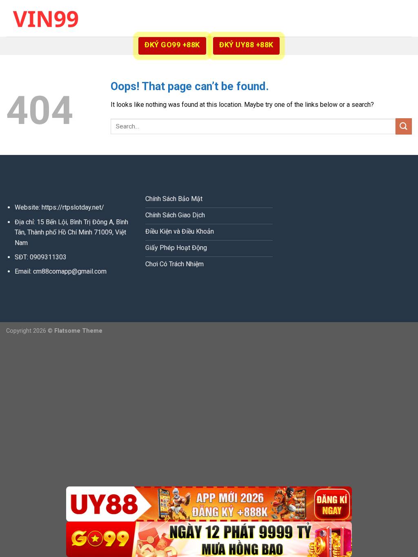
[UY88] (209, 504)
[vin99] (47, 18)
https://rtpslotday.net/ (73, 207)
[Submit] (404, 126)
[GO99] (209, 539)
